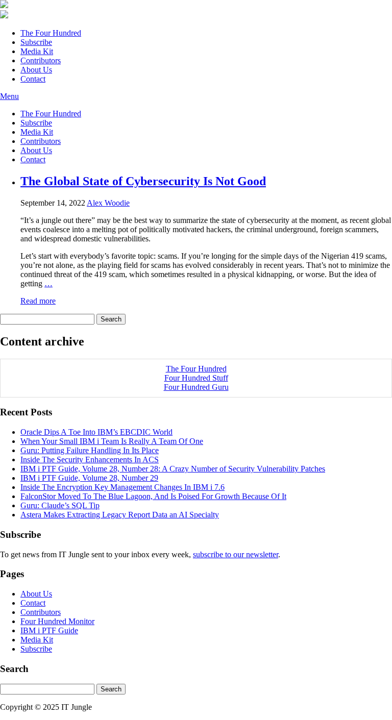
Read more (38, 300)
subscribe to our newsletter (235, 554)
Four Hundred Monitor (57, 621)
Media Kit (36, 51)
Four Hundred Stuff (196, 378)
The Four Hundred (50, 33)
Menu (9, 96)
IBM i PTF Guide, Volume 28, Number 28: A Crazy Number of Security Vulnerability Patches (172, 468)
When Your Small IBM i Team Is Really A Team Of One (111, 441)
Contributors (40, 60)
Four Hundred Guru (196, 387)
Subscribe (36, 42)
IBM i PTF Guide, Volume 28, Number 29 (89, 478)
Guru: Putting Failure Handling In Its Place (89, 450)
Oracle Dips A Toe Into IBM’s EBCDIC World (96, 432)
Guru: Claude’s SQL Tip (60, 505)
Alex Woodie (108, 202)
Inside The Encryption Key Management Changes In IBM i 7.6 (122, 487)
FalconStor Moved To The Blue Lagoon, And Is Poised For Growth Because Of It (153, 496)
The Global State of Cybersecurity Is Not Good (143, 181)
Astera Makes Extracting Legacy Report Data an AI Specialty (119, 514)
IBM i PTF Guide (49, 630)
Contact (32, 79)
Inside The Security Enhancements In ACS (89, 459)
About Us (36, 69)
